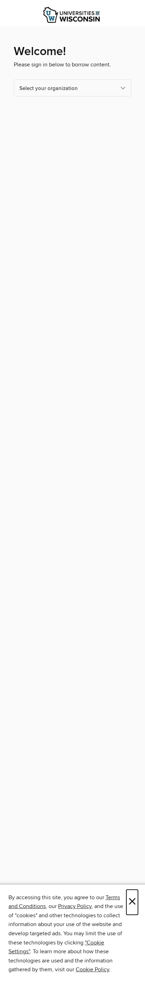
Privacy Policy (75, 906)
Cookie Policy (92, 969)
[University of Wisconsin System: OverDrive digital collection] (72, 15)
